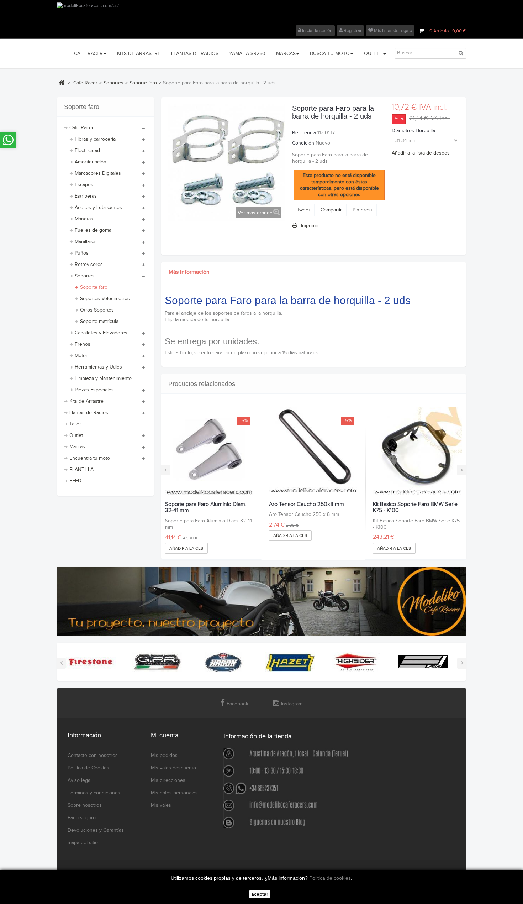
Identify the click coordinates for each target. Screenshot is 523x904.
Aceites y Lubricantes (98, 207)
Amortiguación (90, 162)
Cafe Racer (81, 128)
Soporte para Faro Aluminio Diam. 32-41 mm (206, 507)
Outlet (76, 435)
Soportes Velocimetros (105, 299)
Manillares (86, 242)
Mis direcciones (168, 780)
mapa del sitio (83, 843)
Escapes (84, 185)
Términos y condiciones (94, 793)
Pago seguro (82, 818)
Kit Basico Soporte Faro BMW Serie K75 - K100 (415, 507)
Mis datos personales (174, 793)
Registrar (352, 30)
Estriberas (86, 196)
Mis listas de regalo (392, 30)
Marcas (77, 447)
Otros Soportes (97, 310)
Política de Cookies (88, 768)
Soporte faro (93, 287)
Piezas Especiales (94, 390)
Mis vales (161, 805)
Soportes (85, 276)
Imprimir (309, 226)
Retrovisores (89, 264)
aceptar (259, 894)
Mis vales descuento (173, 768)
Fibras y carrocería (95, 139)
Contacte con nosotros (93, 755)
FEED (75, 481)
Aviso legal (79, 780)
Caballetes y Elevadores (101, 333)
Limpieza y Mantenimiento (103, 378)
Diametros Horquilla (414, 131)
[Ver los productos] (91, 661)
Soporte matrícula (99, 321)
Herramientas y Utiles (98, 367)
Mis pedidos (164, 755)
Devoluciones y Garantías (96, 830)
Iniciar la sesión (316, 30)
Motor (81, 356)
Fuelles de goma (93, 230)
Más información (189, 272)
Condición (303, 143)
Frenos (82, 344)
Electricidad (87, 150)
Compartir (331, 210)
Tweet (303, 210)
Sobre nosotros (85, 805)
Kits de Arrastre (86, 401)
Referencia (304, 133)
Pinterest (362, 210)
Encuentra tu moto (89, 458)
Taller (75, 424)
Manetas (84, 219)
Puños (82, 253)
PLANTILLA (81, 469)
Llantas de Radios (88, 413)
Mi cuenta (165, 735)
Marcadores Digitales (98, 173)
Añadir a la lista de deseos (421, 153)
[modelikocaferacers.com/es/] (261, 13)
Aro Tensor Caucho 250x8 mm (306, 504)
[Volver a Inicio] (61, 82)
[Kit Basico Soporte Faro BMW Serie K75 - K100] (417, 451)
